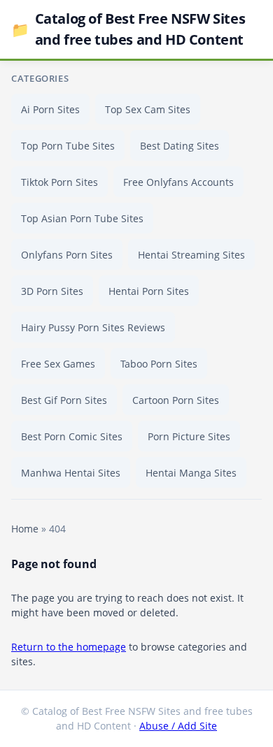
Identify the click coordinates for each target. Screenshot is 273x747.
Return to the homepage (68, 646)
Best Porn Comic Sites (71, 436)
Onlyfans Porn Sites (67, 254)
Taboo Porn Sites (158, 363)
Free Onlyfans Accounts (178, 182)
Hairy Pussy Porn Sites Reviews (93, 327)
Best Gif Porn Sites (64, 400)
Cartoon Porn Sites (175, 400)
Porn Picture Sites (189, 436)
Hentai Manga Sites (191, 472)
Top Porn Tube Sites (68, 145)
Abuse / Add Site (178, 725)
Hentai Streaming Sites (191, 254)
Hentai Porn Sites (148, 291)
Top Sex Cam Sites (147, 109)
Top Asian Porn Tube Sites (82, 218)
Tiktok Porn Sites (59, 182)
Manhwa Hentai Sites (70, 472)
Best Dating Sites (179, 145)
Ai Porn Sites (50, 109)
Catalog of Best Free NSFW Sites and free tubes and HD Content (128, 29)
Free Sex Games (58, 363)
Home (24, 528)
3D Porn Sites (52, 291)
